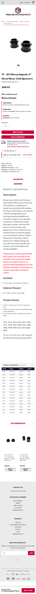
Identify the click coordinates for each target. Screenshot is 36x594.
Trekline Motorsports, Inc (10, 82)
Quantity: (5, 122)
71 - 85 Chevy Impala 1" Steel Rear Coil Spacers (9, 459)
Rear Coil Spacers (25, 21)
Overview (18, 179)
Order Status (18, 507)
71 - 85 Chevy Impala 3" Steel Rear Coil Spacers (25, 459)
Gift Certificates (18, 500)
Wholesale (18, 527)
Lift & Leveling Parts (12, 21)
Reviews (18, 183)
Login (21, 2)
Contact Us (18, 529)
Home (3, 21)
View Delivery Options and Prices (18, 146)
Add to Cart (10, 469)
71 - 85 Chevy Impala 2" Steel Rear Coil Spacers (16, 25)
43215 (15, 144)
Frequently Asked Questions (18, 524)
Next (32, 423)
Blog (18, 531)
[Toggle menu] (3, 3)
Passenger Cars (8, 23)
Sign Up (28, 2)
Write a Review (9, 97)
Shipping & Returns (18, 510)
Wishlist (18, 503)
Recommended (18, 423)
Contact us (6, 117)
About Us (18, 522)
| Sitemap (26, 570)
